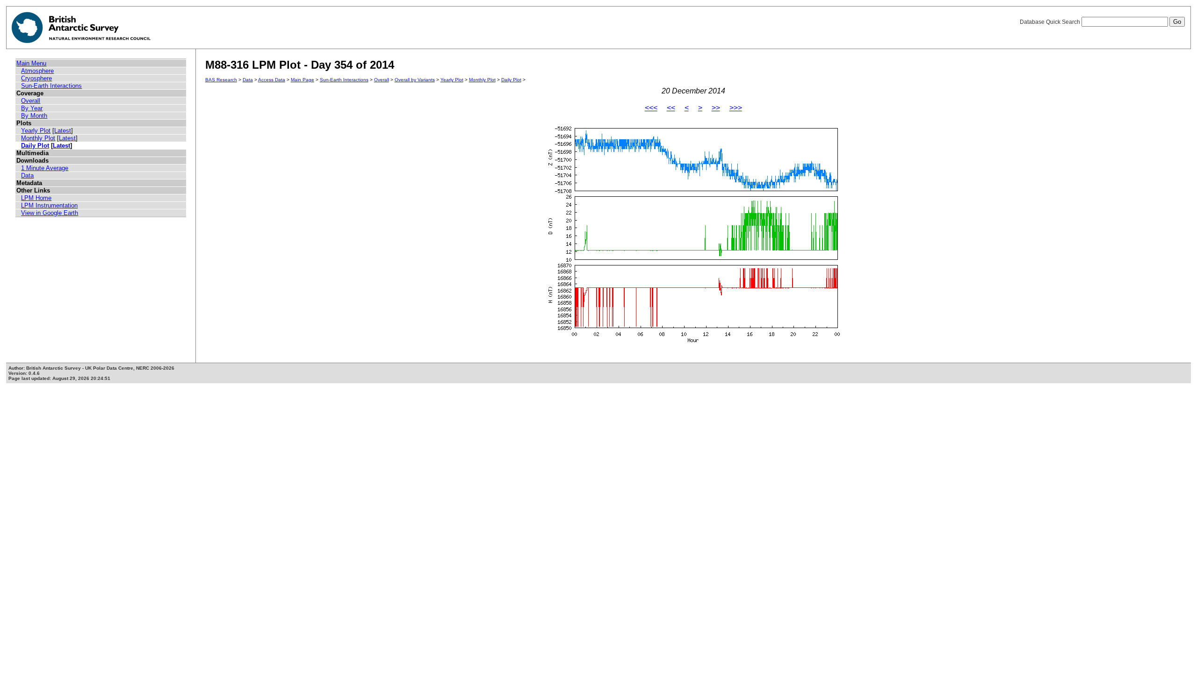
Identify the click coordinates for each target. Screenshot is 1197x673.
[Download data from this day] (693, 342)
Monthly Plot (38, 138)
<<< (651, 108)
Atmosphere (37, 70)
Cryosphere (36, 78)
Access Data (271, 79)
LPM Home (36, 197)
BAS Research (221, 79)
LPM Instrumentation (49, 205)
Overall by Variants (415, 79)
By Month (34, 115)
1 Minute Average (44, 168)
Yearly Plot (35, 130)
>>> (735, 108)
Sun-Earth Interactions (51, 85)
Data (27, 175)
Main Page (302, 79)
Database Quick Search (1051, 22)
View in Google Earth (49, 212)
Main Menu (31, 63)
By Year (32, 108)
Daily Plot (35, 145)
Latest (62, 130)
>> (716, 108)
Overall (30, 100)
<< (671, 108)
